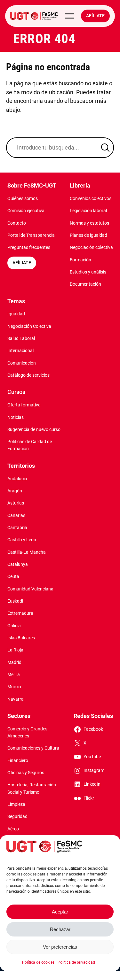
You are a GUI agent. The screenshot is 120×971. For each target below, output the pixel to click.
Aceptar (60, 911)
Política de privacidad (76, 962)
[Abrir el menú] (69, 16)
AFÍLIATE (21, 263)
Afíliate (95, 16)
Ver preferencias (60, 947)
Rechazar (60, 929)
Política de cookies (38, 962)
